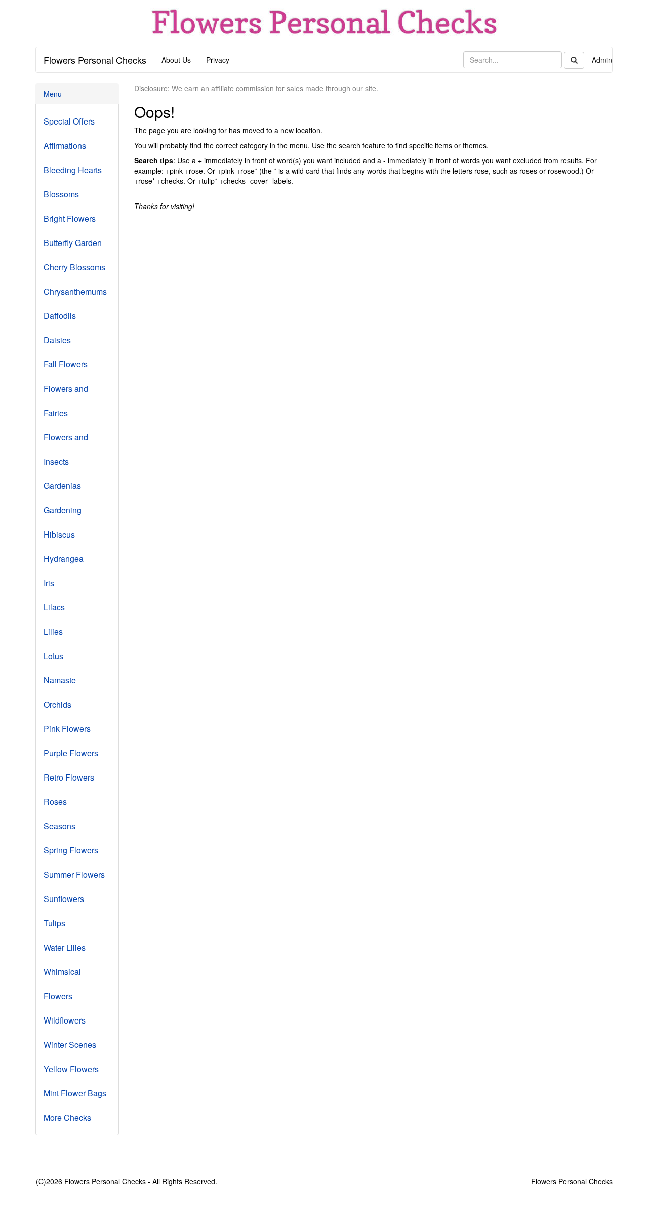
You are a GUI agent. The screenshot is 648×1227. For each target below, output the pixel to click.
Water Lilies (65, 947)
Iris (49, 583)
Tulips (54, 923)
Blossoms (61, 194)
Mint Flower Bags (75, 1093)
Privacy (217, 60)
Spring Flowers (71, 850)
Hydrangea (64, 558)
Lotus (53, 656)
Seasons (59, 826)
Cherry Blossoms (74, 267)
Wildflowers (65, 1020)
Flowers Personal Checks (95, 59)
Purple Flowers (71, 753)
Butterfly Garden (73, 243)
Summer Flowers (74, 874)
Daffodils (60, 315)
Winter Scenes (70, 1044)
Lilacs (54, 607)
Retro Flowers (69, 777)
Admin (602, 60)
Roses (55, 801)
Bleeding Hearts (73, 170)
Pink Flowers (67, 728)
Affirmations (65, 145)
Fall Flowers (66, 364)
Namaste (60, 680)
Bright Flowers (70, 218)
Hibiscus (59, 534)
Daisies (57, 340)
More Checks (67, 1117)
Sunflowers (64, 899)
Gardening (63, 510)
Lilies (53, 631)
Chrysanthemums (75, 291)
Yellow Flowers (71, 1069)
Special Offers (69, 121)
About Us (176, 60)
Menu (53, 94)
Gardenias (62, 486)
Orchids (57, 704)
